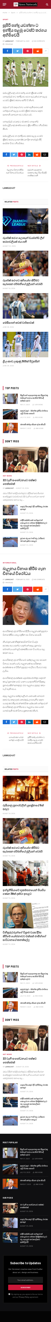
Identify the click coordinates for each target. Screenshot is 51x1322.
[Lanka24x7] (25, 4)
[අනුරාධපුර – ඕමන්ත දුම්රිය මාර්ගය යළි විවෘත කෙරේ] (10, 414)
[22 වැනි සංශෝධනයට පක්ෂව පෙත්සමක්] (25, 459)
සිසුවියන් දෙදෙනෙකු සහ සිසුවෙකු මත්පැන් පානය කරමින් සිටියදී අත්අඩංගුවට (34, 398)
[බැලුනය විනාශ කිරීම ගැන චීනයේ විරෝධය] (25, 610)
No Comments (39, 41)
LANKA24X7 (9, 41)
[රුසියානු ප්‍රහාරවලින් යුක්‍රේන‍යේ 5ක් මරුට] (25, 788)
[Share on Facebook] (7, 51)
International (10, 563)
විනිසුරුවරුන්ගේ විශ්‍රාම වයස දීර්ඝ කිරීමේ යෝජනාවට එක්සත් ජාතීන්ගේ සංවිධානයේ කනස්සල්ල (24, 936)
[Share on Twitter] (17, 51)
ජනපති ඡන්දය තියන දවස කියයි (32, 424)
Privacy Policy (24, 1297)
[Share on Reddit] (37, 51)
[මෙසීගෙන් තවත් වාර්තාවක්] (25, 306)
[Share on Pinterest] (27, 51)
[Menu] (4, 4)
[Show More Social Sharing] (45, 51)
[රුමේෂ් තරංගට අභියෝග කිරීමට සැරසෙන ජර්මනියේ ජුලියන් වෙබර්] (25, 263)
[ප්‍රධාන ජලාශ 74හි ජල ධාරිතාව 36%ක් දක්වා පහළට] (10, 542)
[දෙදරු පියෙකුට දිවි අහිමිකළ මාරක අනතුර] (10, 510)
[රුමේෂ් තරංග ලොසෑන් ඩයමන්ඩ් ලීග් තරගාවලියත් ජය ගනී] (25, 221)
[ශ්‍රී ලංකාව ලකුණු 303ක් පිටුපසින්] (25, 344)
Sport (6, 19)
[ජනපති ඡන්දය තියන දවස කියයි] (10, 428)
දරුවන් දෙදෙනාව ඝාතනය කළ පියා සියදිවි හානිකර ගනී (37, 173)
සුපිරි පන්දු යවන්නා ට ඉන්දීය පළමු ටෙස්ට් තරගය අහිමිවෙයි (36, 740)
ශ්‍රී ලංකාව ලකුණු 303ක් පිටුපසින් (21, 361)
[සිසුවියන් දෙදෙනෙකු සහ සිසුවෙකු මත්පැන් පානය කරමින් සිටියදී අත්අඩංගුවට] (10, 399)
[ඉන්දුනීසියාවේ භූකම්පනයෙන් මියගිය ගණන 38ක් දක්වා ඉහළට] (25, 873)
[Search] (46, 4)
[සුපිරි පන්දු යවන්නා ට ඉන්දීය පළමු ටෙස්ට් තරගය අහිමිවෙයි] (25, 72)
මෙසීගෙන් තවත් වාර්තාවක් (18, 322)
